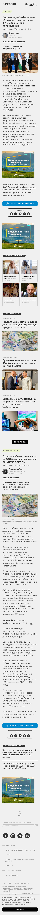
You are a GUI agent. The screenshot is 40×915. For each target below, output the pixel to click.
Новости (7, 11)
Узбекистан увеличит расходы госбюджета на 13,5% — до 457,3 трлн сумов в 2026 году (18, 765)
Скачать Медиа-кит (13, 870)
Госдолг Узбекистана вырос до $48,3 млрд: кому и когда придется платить (19, 324)
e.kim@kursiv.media (15, 37)
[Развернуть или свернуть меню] (36, 4)
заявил (32, 187)
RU (31, 4)
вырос (19, 634)
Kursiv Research (12, 875)
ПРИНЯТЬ (20, 909)
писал (30, 711)
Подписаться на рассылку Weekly (17, 823)
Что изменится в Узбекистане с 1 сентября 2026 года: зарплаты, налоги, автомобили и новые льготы (19, 753)
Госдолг (6, 477)
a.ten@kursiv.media (15, 473)
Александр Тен (16, 469)
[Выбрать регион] (26, 4)
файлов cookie (20, 904)
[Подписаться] (36, 826)
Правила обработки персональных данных (19, 860)
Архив (8, 855)
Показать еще (20, 442)
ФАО (14, 41)
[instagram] (12, 835)
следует (26, 539)
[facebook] (5, 835)
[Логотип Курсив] (9, 4)
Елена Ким (14, 33)
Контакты (9, 865)
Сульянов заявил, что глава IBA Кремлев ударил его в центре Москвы (19, 363)
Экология (21, 41)
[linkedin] (27, 835)
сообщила (22, 104)
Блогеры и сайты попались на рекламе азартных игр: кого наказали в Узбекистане (19, 403)
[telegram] (20, 835)
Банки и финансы (11, 450)
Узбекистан (7, 41)
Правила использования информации (21, 850)
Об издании (10, 845)
